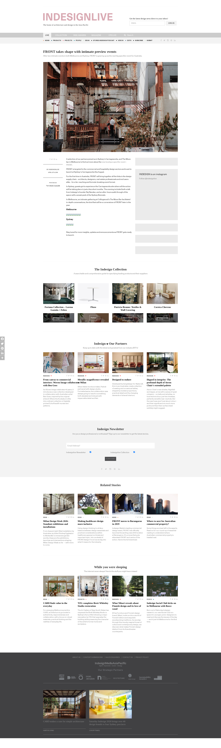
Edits (129, 40)
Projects (68, 40)
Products (57, 40)
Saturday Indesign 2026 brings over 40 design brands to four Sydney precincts (107, 723)
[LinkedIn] (2, 353)
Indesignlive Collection (119, 452)
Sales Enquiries (112, 657)
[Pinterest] (2, 348)
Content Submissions (93, 657)
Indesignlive (54, 169)
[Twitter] (2, 343)
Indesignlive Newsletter (76, 452)
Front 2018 (57, 185)
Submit (149, 40)
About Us (76, 657)
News (47, 40)
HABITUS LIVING (48, 730)
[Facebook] (2, 339)
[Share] (2, 357)
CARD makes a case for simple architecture (63, 721)
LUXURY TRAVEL (94, 730)
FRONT (51, 185)
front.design (53, 182)
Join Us (171, 23)
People (78, 40)
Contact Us (127, 657)
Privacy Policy (142, 657)
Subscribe (139, 40)
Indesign (46, 376)
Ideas (87, 40)
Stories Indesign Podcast (103, 40)
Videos (120, 40)
